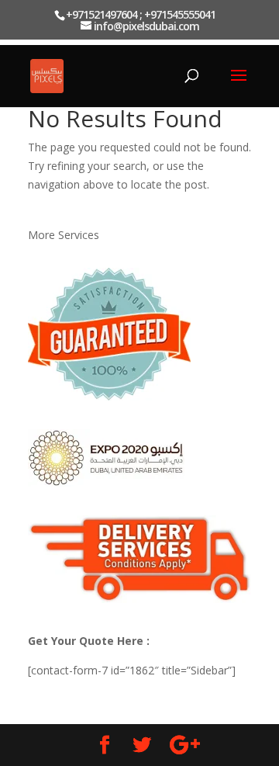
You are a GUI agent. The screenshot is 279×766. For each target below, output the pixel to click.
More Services (63, 234)
